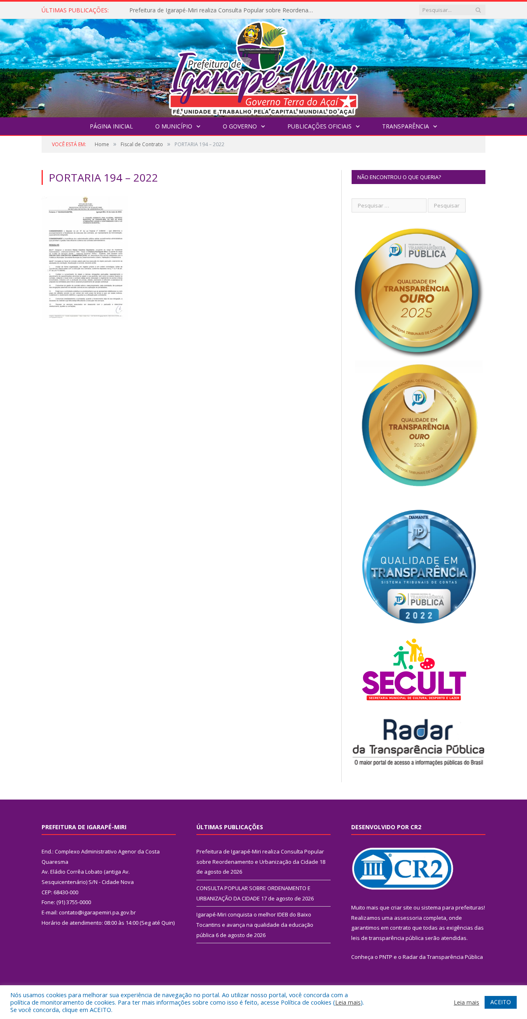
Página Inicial (111, 126)
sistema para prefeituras (452, 907)
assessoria (408, 917)
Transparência (405, 126)
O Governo (240, 126)
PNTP (385, 957)
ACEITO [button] (500, 1002)
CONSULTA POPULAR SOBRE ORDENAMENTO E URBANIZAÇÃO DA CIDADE (224, 10)
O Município (173, 126)
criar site (401, 907)
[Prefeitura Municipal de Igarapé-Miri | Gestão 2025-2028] (263, 66)
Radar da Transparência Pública (443, 957)
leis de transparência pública (387, 938)
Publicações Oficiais (319, 126)
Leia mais (348, 1002)
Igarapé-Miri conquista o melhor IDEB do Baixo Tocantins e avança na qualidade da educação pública (254, 924)
